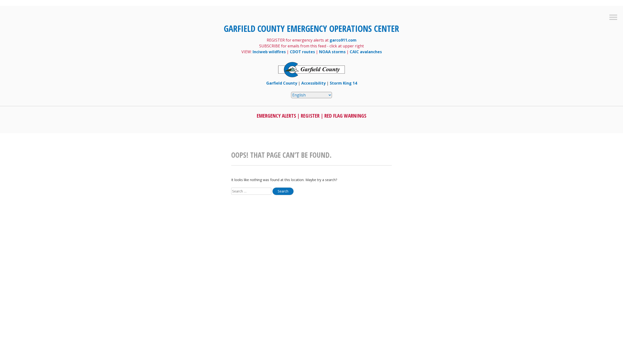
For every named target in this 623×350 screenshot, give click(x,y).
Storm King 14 (343, 83)
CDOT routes (302, 51)
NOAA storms (332, 51)
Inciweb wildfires (269, 51)
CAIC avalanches (366, 51)
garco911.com (343, 40)
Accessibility (313, 83)
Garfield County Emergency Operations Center (311, 29)
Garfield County (281, 83)
